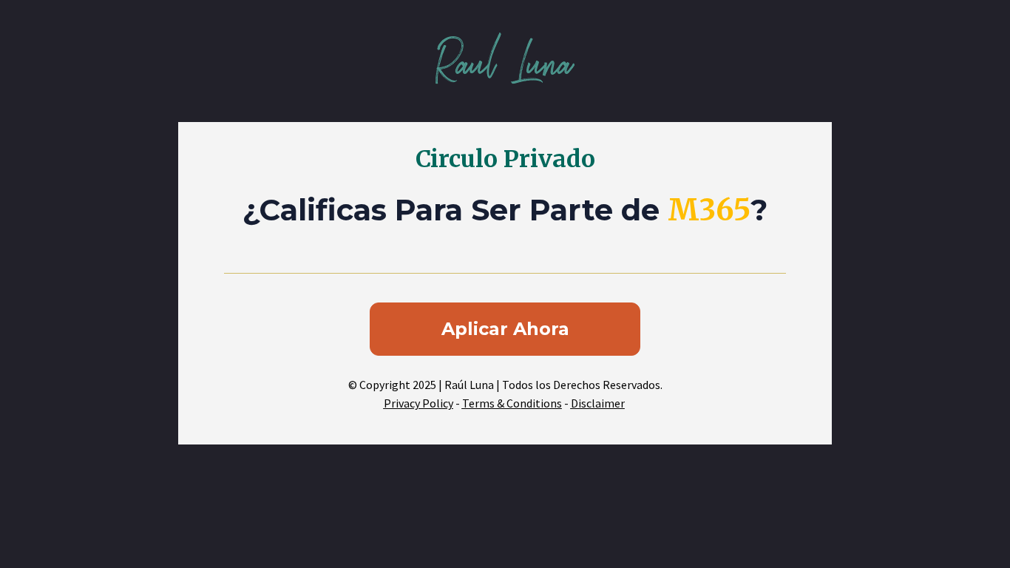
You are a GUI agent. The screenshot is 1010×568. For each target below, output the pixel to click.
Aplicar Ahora (505, 328)
